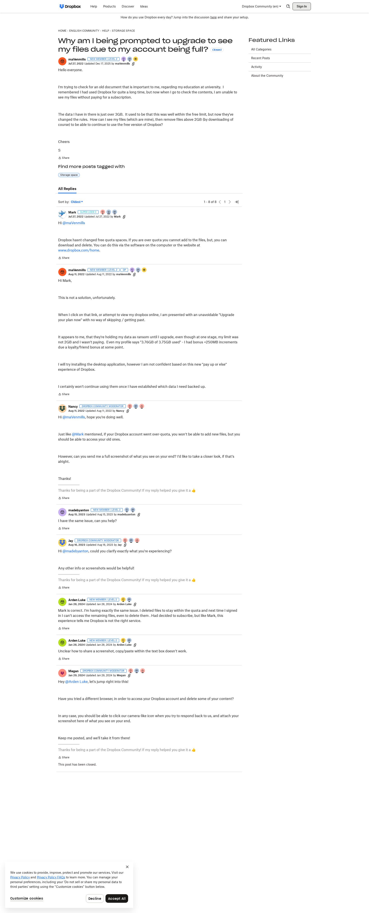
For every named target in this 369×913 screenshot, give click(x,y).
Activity (256, 67)
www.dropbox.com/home (78, 250)
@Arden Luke (76, 681)
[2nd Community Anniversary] (127, 510)
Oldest (76, 202)
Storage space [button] (69, 174)
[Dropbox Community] (70, 6)
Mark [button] (72, 212)
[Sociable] (114, 212)
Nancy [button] (73, 406)
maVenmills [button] (77, 59)
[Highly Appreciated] (142, 406)
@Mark (78, 434)
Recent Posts (260, 58)
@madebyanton (75, 551)
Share (63, 158)
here (213, 17)
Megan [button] (73, 671)
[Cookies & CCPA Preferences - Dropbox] (69, 885)
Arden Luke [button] (76, 600)
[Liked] (135, 59)
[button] (62, 61)
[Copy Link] (133, 64)
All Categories (261, 49)
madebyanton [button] (78, 510)
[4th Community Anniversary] (102, 212)
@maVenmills (74, 223)
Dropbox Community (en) (260, 6)
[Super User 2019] (108, 212)
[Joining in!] (129, 59)
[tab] (67, 188)
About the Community (267, 75)
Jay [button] (70, 541)
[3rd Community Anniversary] (123, 59)
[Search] (288, 6)
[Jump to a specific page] (236, 201)
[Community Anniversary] (123, 600)
